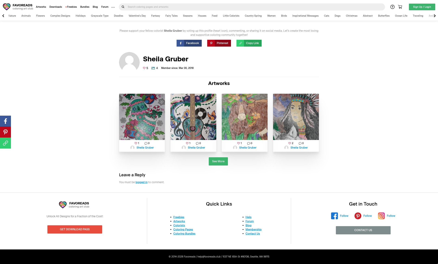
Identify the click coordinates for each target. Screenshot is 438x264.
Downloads (55, 6)
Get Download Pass (75, 229)
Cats (326, 15)
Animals (26, 15)
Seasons (187, 15)
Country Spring (253, 15)
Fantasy (155, 15)
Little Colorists (231, 15)
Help (249, 217)
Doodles (118, 15)
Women (271, 15)
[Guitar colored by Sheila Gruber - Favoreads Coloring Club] (193, 117)
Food (214, 15)
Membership (254, 229)
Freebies (72, 6)
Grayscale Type (99, 15)
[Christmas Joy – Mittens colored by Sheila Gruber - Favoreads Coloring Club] (142, 117)
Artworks (41, 6)
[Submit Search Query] (123, 6)
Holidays (81, 15)
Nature (12, 15)
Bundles (84, 6)
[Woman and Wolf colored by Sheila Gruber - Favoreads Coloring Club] (296, 117)
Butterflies (384, 15)
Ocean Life (401, 15)
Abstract (368, 15)
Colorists (179, 225)
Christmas (351, 15)
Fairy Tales (171, 15)
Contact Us (253, 233)
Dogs (337, 15)
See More (218, 161)
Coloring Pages (183, 229)
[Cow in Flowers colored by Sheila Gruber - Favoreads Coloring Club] (245, 117)
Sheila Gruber (145, 147)
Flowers (40, 15)
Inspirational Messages (305, 15)
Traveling (418, 15)
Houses (202, 15)
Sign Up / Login (422, 6)
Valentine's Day (137, 15)
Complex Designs (60, 15)
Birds (284, 15)
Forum (104, 6)
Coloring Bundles (184, 233)
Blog (95, 6)
